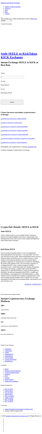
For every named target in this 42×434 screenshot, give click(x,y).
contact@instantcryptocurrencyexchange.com (19, 409)
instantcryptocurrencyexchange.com (17, 416)
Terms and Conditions (11, 381)
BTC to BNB (9, 399)
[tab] (21, 119)
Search (12, 102)
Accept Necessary (6, 24)
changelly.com (32, 147)
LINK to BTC (9, 398)
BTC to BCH (9, 401)
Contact (7, 14)
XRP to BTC (9, 394)
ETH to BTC (9, 391)
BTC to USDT (9, 396)
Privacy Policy (9, 379)
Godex (7, 352)
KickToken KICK (6, 93)
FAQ (6, 10)
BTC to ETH (9, 389)
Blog (6, 12)
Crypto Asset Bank (10, 359)
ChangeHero (9, 356)
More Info (34, 19)
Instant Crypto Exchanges (13, 6)
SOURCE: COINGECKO (33, 284)
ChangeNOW (9, 354)
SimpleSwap (9, 361)
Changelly (8, 349)
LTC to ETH (9, 392)
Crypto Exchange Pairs (12, 372)
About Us (8, 8)
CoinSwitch (8, 351)
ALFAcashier (9, 358)
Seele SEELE (5, 85)
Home (6, 369)
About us (7, 374)
